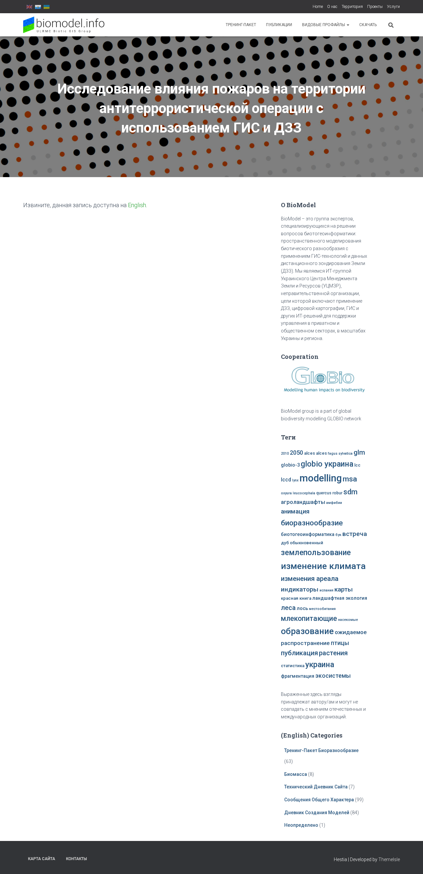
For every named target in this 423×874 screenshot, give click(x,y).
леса (288, 608)
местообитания (322, 609)
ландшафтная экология (339, 598)
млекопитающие (309, 618)
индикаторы (300, 589)
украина (319, 664)
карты (343, 589)
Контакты (76, 858)
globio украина (327, 464)
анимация (295, 511)
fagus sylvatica (340, 453)
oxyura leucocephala (298, 493)
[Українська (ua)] (47, 6)
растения (333, 653)
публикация (299, 653)
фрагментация (297, 676)
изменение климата (323, 566)
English (137, 205)
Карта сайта (41, 858)
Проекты (375, 6)
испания (326, 590)
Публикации (279, 24)
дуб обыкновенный (302, 542)
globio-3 (290, 465)
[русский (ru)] (38, 6)
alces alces (315, 453)
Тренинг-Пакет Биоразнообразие (321, 750)
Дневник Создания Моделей (317, 812)
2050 (296, 452)
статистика (292, 665)
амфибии (334, 503)
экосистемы (333, 675)
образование (307, 631)
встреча (354, 534)
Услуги (393, 6)
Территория (352, 6)
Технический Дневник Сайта (316, 786)
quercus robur (329, 493)
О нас (332, 6)
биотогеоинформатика (307, 534)
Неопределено (301, 825)
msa (350, 479)
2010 (285, 453)
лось (302, 608)
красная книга (296, 598)
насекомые (348, 620)
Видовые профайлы (324, 24)
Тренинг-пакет (241, 24)
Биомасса (295, 774)
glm (359, 452)
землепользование (316, 552)
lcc (357, 465)
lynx (295, 480)
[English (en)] (29, 6)
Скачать (368, 24)
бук (338, 535)
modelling (320, 478)
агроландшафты (303, 502)
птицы (340, 643)
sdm (350, 492)
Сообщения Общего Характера (319, 799)
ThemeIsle (389, 859)
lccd (286, 479)
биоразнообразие (312, 522)
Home (318, 6)
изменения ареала (309, 579)
